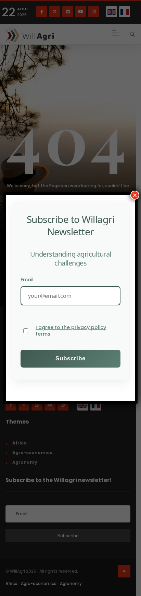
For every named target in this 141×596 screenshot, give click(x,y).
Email (27, 279)
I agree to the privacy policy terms (71, 331)
